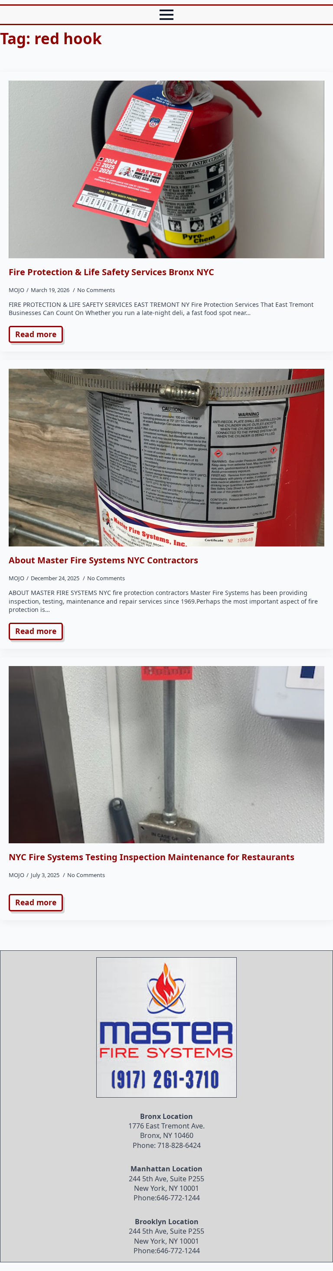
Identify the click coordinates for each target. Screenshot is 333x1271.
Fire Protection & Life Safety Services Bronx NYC (111, 272)
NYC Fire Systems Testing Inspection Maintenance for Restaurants (151, 857)
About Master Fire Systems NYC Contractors (103, 560)
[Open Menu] (166, 15)
